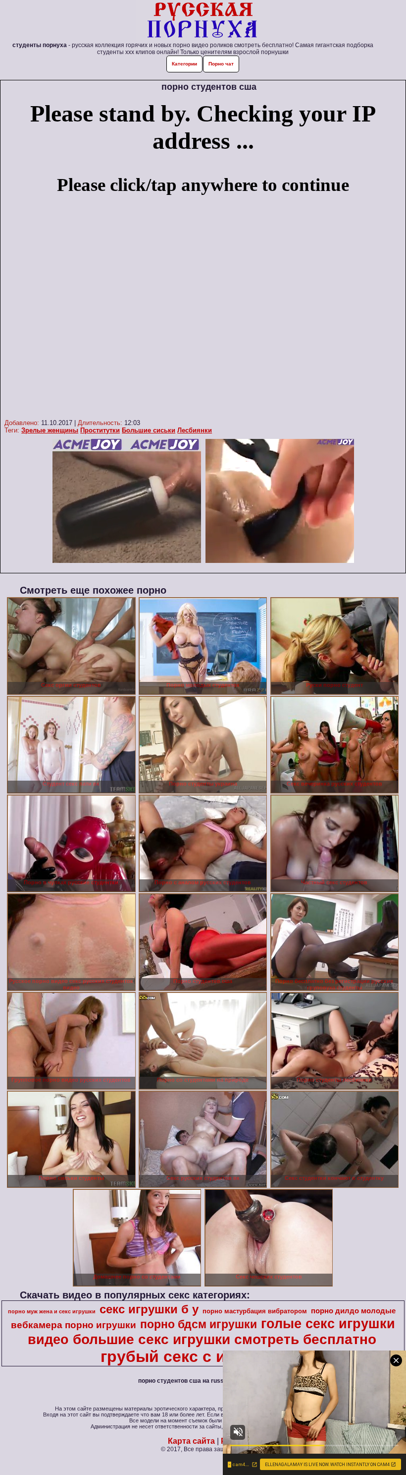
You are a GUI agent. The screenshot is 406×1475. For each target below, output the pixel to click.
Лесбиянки (194, 430)
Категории (184, 63)
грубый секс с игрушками (202, 1356)
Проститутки (100, 430)
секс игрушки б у (149, 1309)
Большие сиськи (148, 430)
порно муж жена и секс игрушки (52, 1311)
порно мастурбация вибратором (255, 1311)
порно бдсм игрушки (198, 1324)
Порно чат (221, 63)
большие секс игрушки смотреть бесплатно (224, 1339)
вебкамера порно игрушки (73, 1325)
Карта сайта (191, 1441)
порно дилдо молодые (353, 1311)
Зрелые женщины (49, 430)
